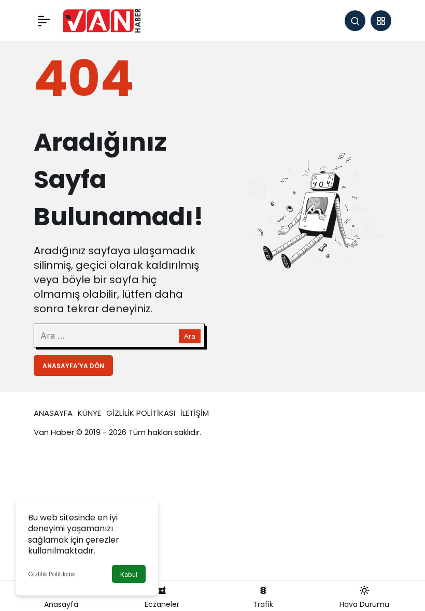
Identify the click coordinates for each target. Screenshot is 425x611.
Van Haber (54, 432)
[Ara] (355, 20)
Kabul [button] (128, 574)
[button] (381, 20)
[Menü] (44, 20)
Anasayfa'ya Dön (73, 365)
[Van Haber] (101, 20)
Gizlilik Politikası (52, 574)
